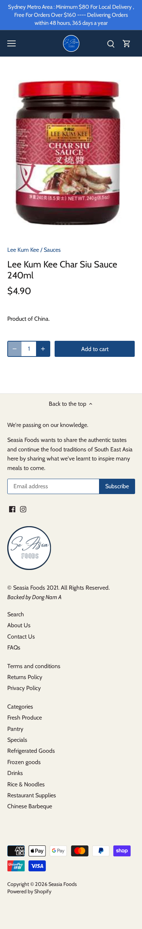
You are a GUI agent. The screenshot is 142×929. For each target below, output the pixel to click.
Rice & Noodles (26, 784)
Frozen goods (24, 762)
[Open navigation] (11, 43)
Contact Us (21, 636)
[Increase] (43, 348)
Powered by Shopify (29, 891)
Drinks (15, 773)
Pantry (15, 728)
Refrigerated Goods (31, 750)
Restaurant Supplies (31, 795)
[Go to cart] (126, 44)
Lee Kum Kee (23, 249)
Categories (20, 706)
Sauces (52, 249)
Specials (17, 739)
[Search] (111, 44)
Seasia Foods (62, 884)
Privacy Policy (24, 688)
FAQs (13, 647)
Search (15, 614)
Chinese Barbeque (29, 806)
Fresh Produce (24, 717)
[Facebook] (12, 509)
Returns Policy (24, 677)
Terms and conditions (33, 666)
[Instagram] (23, 509)
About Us (19, 625)
